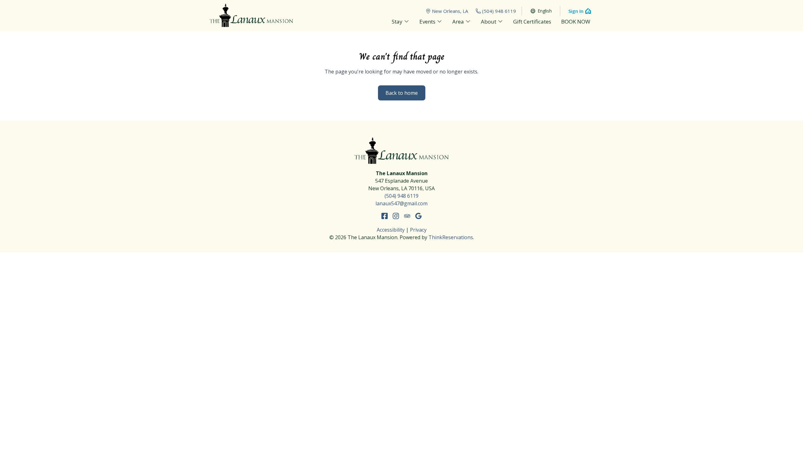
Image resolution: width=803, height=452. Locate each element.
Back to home (402, 92)
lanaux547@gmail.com (401, 203)
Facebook (384, 216)
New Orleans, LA (450, 11)
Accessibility (391, 229)
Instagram (396, 216)
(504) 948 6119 (499, 11)
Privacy (418, 229)
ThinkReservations (450, 237)
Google (418, 216)
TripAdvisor (407, 216)
